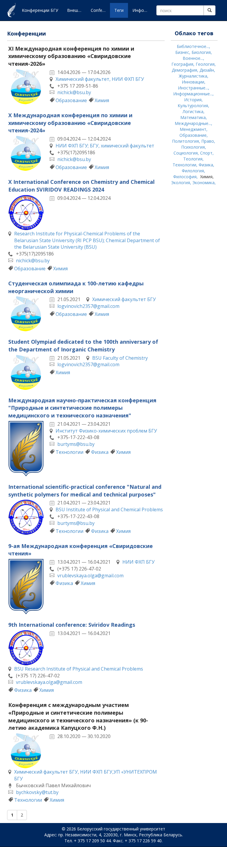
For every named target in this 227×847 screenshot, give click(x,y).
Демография (184, 70)
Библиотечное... (193, 46)
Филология (193, 170)
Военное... (193, 58)
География (182, 64)
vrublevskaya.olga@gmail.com (90, 575)
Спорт (206, 153)
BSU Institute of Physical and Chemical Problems (109, 509)
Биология (201, 52)
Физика (99, 452)
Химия (102, 100)
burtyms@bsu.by (76, 444)
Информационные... (193, 94)
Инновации (193, 82)
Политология (185, 141)
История (193, 99)
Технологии (69, 452)
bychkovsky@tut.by (37, 792)
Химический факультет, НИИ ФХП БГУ (100, 79)
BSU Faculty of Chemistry (120, 358)
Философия (185, 176)
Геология (205, 64)
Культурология (193, 105)
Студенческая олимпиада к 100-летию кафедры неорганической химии (76, 287)
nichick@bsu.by (74, 92)
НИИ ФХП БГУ (138, 562)
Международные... (193, 123)
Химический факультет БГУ (124, 299)
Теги (119, 10)
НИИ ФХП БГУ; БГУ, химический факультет (105, 145)
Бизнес (182, 52)
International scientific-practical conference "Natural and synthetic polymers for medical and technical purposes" (84, 490)
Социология (186, 153)
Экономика (203, 182)
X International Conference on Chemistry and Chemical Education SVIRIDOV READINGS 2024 (81, 185)
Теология (192, 159)
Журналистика (193, 76)
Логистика (193, 111)
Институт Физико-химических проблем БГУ (106, 430)
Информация (142, 10)
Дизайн (207, 70)
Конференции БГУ (40, 10)
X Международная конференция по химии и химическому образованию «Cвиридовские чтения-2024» (70, 123)
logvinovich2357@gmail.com (88, 306)
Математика (193, 117)
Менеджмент (193, 129)
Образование (71, 100)
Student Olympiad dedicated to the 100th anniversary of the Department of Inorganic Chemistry (83, 345)
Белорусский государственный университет (121, 829)
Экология (180, 182)
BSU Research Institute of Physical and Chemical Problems (78, 669)
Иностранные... (193, 88)
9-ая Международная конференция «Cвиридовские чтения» (80, 549)
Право (207, 141)
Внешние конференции (76, 10)
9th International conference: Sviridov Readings (71, 624)
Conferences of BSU (100, 10)
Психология (193, 147)
